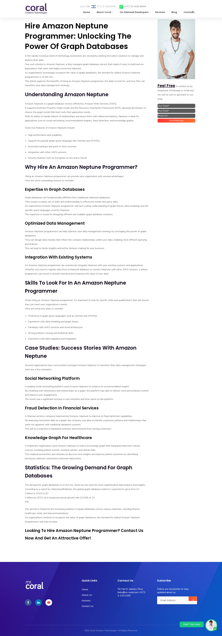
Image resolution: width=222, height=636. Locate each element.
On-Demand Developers (134, 12)
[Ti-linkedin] (38, 602)
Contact (188, 12)
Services (160, 12)
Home (86, 12)
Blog (174, 12)
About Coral (104, 12)
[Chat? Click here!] (211, 625)
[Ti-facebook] (28, 602)
